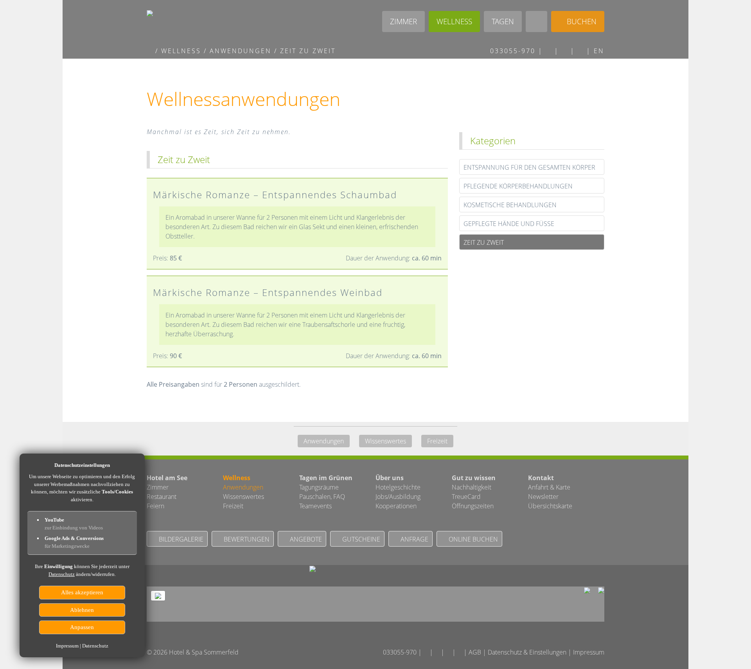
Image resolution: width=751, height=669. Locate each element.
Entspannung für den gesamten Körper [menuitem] (529, 167)
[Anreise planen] (581, 51)
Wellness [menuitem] (236, 478)
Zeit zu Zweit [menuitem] (484, 242)
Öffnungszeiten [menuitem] (473, 506)
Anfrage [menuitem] (412, 539)
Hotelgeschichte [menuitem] (398, 487)
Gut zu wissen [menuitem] (474, 478)
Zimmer (403, 21)
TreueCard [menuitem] (466, 496)
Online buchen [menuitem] (472, 539)
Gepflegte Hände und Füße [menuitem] (509, 223)
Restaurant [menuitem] (161, 496)
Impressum (588, 652)
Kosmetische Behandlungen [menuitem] (510, 205)
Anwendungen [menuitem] (324, 441)
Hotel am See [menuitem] (167, 478)
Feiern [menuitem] (155, 506)
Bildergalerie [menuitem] (179, 539)
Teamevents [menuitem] (315, 506)
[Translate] (460, 652)
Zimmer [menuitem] (158, 487)
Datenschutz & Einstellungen (527, 652)
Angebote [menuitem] (304, 539)
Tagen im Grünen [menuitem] (325, 478)
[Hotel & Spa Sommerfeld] (150, 51)
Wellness (454, 21)
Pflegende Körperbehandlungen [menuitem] (518, 186)
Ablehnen (82, 610)
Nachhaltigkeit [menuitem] (471, 487)
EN (599, 51)
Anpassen (82, 627)
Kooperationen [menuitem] (396, 506)
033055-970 (511, 51)
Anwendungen (240, 51)
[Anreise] (312, 569)
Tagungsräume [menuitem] (319, 487)
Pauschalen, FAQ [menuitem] (322, 496)
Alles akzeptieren (82, 592)
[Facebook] (565, 51)
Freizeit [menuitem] (437, 441)
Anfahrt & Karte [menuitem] (549, 487)
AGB (475, 652)
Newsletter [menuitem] (543, 496)
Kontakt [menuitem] (541, 478)
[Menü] (536, 21)
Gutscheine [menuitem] (359, 539)
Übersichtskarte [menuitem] (550, 506)
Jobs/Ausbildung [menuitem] (398, 496)
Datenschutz (62, 574)
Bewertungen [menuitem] (245, 539)
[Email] (549, 51)
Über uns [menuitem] (390, 478)
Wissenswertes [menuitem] (385, 441)
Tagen (503, 21)
